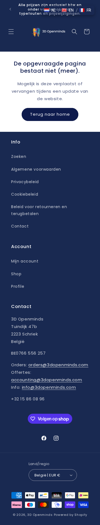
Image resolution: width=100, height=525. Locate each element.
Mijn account (24, 261)
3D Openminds (39, 515)
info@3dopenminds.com (49, 387)
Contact (20, 226)
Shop (16, 274)
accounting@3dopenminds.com (46, 380)
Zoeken (18, 156)
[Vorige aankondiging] (10, 9)
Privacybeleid (25, 182)
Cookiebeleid (24, 194)
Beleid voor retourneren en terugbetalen (39, 210)
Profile (17, 286)
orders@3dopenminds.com (58, 365)
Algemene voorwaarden (36, 169)
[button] (11, 32)
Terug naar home (50, 114)
